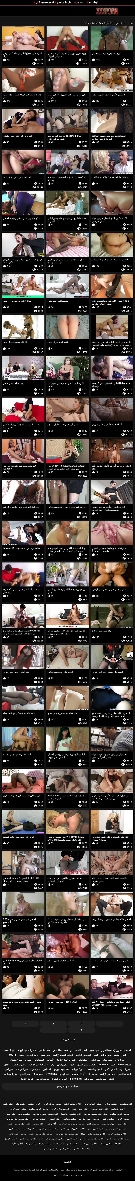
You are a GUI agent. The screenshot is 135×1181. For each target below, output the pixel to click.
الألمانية (50, 1060)
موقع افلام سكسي (83, 1148)
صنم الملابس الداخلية (38, 1064)
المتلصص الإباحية (83, 1055)
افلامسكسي (126, 1103)
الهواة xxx (93, 2)
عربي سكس (34, 1103)
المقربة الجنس (124, 1074)
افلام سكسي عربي (117, 1133)
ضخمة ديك (92, 1074)
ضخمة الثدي (44, 1050)
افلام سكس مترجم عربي (17, 1118)
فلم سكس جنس (67, 1039)
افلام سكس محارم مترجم (45, 1113)
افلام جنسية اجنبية (72, 1103)
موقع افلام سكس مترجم (96, 1113)
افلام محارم (17, 1143)
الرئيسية (67, 1161)
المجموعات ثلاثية (94, 1069)
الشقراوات (83, 1060)
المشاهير (47, 1069)
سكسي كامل (108, 1118)
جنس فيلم (20, 1103)
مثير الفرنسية (22, 1069)
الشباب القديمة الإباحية (63, 1055)
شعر (113, 1064)
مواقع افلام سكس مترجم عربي (70, 1133)
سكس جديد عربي (18, 1108)
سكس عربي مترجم (55, 1138)
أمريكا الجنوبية (78, 1074)
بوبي (21, 1055)
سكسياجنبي (65, 1148)
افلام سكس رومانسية (71, 1113)
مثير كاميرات (78, 1069)
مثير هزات (88, 1079)
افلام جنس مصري (99, 1108)
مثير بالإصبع (101, 1079)
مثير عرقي (95, 1060)
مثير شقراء (35, 1069)
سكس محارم (111, 1103)
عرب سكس (15, 1128)
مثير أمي (9, 1069)
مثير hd (80, 2)
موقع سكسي (108, 1123)
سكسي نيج (31, 1143)
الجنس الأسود (110, 1069)
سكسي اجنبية (30, 1128)
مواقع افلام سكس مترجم (111, 1143)
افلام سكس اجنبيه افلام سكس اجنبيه (25, 1123)
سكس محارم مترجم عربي (71, 1123)
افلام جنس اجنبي (80, 1108)
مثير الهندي (64, 1074)
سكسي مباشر (70, 1118)
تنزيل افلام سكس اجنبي (31, 1138)
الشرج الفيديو (120, 1055)
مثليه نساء (107, 1060)
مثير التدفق (25, 1074)
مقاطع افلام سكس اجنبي (41, 1133)
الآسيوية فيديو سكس (45, 2)
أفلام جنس (51, 1123)
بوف (52, 1064)
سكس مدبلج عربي (52, 1103)
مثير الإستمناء (16, 1060)
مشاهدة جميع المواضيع (67, 1086)
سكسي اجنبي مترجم (89, 1118)
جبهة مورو (94, 1050)
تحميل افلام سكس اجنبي (119, 1138)
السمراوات (39, 1060)
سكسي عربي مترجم (116, 1128)
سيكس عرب (123, 1118)
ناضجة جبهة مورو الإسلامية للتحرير (116, 1050)
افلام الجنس (54, 1118)
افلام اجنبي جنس (89, 1143)
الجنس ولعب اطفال (86, 1064)
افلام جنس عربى (95, 1128)
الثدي (6, 1064)
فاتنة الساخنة (32, 1055)
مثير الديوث (125, 1069)
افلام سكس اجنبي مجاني (73, 1128)
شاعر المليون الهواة (27, 1050)
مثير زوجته (45, 1055)
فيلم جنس (8, 1103)
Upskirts (51, 1074)
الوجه (72, 1064)
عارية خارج (120, 1060)
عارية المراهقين (64, 2)
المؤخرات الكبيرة (59, 1079)
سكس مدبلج (45, 1143)
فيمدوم (28, 1060)
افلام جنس (122, 1123)
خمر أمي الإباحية (107, 1074)
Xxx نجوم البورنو (61, 1069)
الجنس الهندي (10, 1138)
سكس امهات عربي (92, 1103)
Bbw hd (13, 1055)
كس (96, 1055)
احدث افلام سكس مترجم (92, 1138)
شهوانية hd (37, 1074)
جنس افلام (59, 1143)
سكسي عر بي (50, 1148)
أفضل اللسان (81, 1050)
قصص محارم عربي (60, 1108)
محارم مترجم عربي (48, 1128)
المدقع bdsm (124, 1064)
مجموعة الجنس (19, 1064)
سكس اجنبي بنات (17, 1133)
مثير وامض (62, 1064)
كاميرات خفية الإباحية (66, 1060)
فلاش (111, 1079)
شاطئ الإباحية (42, 1079)
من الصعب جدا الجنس (62, 1050)
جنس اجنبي (72, 1143)
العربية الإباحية (27, 1079)
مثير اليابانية (106, 1055)
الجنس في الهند (118, 1108)
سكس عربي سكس (38, 1108)
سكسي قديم (24, 1113)
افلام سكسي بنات (96, 1133)
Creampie (102, 1064)
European (76, 1079)
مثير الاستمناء (9, 1050)
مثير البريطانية (10, 1074)
